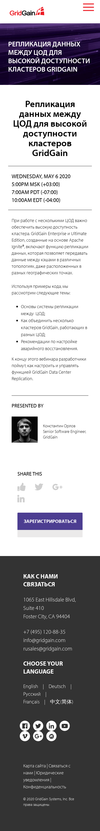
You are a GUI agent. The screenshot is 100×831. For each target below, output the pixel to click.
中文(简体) (61, 701)
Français (31, 701)
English (30, 686)
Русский (32, 694)
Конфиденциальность (44, 786)
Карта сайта (34, 765)
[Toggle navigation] (88, 8)
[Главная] (27, 10)
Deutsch (57, 686)
